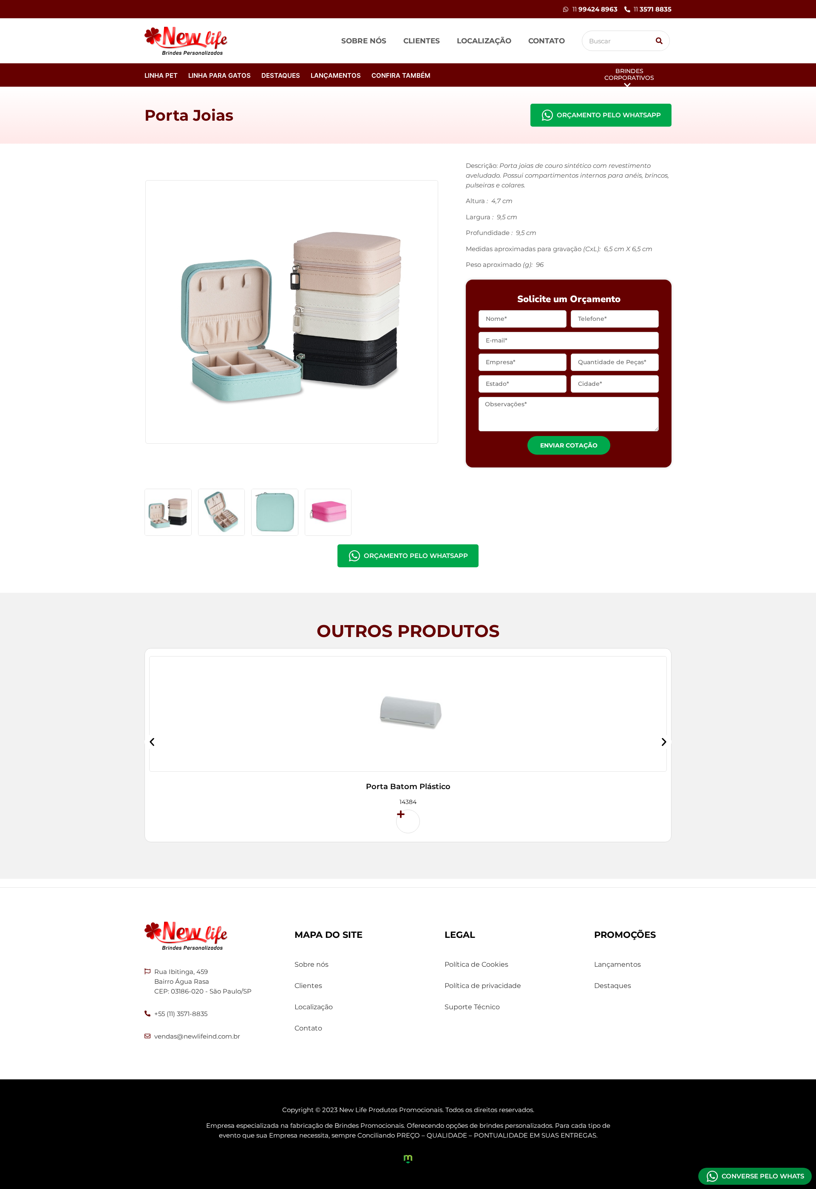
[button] (151, 742)
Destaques (280, 75)
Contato (546, 41)
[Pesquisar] (659, 41)
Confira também (401, 75)
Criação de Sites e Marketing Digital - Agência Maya (408, 1159)
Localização (484, 41)
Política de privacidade (483, 986)
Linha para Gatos (219, 75)
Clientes (421, 41)
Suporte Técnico (472, 1007)
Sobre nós (363, 41)
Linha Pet (161, 75)
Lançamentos (336, 75)
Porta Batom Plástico (408, 786)
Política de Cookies (476, 964)
